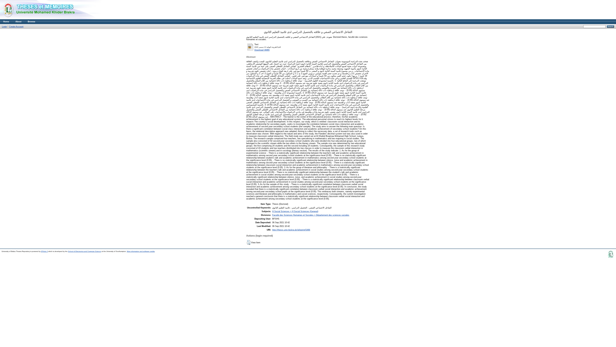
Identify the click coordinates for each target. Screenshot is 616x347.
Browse (31, 21)
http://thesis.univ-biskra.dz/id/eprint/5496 (291, 230)
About (18, 21)
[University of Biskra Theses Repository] (40, 18)
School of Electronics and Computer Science (84, 251)
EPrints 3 (44, 251)
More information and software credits (141, 251)
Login (4, 26)
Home (6, 21)
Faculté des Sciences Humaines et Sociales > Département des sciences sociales (310, 215)
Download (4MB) (262, 50)
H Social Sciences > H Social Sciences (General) (295, 211)
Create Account (16, 26)
